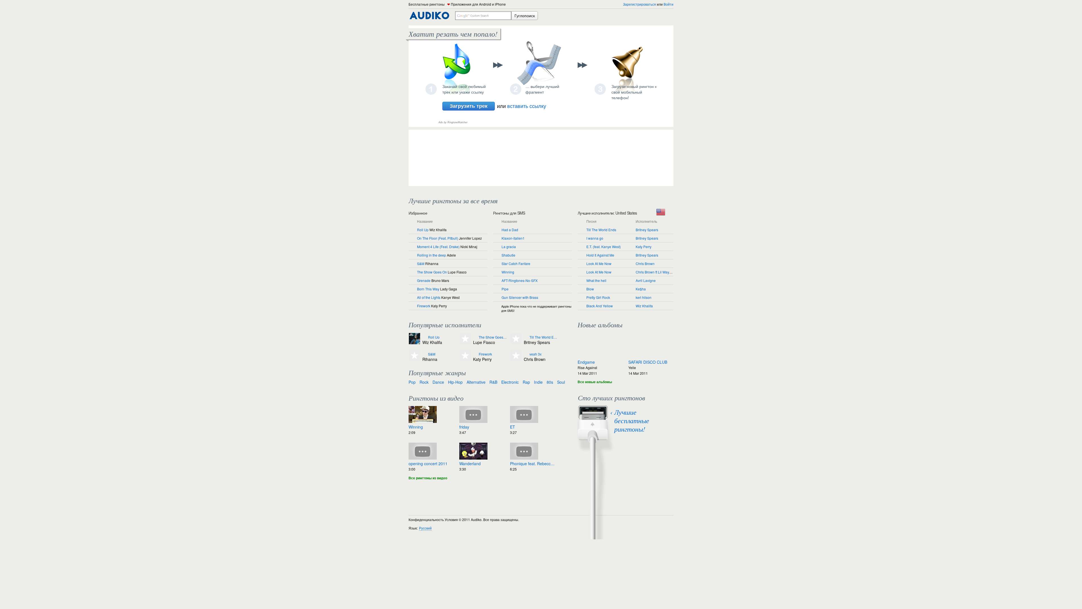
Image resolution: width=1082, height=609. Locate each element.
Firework (423, 305)
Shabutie (508, 255)
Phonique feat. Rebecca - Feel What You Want (532, 463)
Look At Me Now (598, 263)
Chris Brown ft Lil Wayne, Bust (659, 272)
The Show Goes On (432, 272)
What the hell (596, 280)
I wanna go (594, 238)
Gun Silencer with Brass (520, 297)
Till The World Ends (601, 229)
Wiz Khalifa (644, 305)
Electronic (510, 382)
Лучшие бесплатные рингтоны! (631, 420)
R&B (493, 382)
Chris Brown (645, 263)
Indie (538, 382)
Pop (412, 382)
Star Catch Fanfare (516, 263)
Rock (424, 382)
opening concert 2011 (428, 463)
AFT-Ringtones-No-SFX (520, 280)
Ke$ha (641, 288)
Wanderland (470, 463)
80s (550, 382)
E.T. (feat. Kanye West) (603, 246)
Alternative (476, 382)
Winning (508, 272)
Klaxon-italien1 (513, 238)
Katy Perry (643, 246)
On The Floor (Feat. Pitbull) (437, 238)
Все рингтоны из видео (428, 477)
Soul (561, 382)
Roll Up (423, 229)
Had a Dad (510, 229)
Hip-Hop (455, 382)
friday (464, 427)
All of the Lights (428, 297)
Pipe (505, 288)
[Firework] (475, 354)
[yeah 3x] (526, 354)
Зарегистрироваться (639, 4)
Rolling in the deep (431, 255)
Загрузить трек (468, 105)
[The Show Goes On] (475, 337)
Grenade (424, 280)
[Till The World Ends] (526, 337)
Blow (590, 288)
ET (512, 427)
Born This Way (428, 288)
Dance (438, 382)
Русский (425, 528)
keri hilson (643, 297)
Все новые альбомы (595, 381)
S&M (420, 263)
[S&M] (424, 354)
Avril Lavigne (646, 280)
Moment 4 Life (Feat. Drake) (438, 246)
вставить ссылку (526, 105)
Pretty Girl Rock (598, 297)
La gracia (509, 246)
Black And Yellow (599, 305)
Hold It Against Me (600, 255)
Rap (526, 382)
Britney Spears (647, 229)
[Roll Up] (424, 337)
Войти (668, 4)
